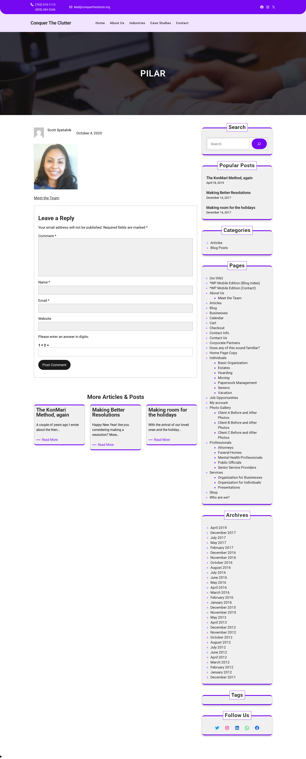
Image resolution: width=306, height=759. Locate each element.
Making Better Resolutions (228, 192)
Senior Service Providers (237, 467)
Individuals (218, 358)
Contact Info (219, 333)
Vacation (225, 393)
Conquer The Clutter (51, 23)
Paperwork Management (237, 383)
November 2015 (223, 612)
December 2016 (223, 553)
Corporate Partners (225, 343)
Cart (213, 323)
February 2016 (221, 597)
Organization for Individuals (239, 482)
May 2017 (218, 543)
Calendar (217, 318)
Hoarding (225, 373)
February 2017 (221, 548)
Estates (224, 368)
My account (219, 403)
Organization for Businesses (240, 477)
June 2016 (218, 577)
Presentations (229, 487)
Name (44, 282)
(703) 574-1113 (45, 4)
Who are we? (220, 497)
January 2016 (221, 602)
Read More (50, 440)
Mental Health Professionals (240, 457)
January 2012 (221, 672)
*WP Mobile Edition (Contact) (233, 288)
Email (43, 300)
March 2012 (220, 662)
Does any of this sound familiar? (235, 348)
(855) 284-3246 (45, 9)
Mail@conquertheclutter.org (92, 7)
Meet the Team (46, 198)
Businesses (219, 313)
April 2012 (218, 657)
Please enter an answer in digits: (63, 337)
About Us (217, 293)
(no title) (216, 278)
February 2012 (221, 667)
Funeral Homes (230, 452)
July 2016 (218, 572)
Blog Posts (219, 248)
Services (216, 472)
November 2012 (223, 632)
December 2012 (223, 627)
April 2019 (218, 528)
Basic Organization (233, 363)
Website (44, 318)
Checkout (217, 328)
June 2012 (218, 652)
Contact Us (218, 338)
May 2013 (218, 617)
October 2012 (221, 637)
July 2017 (218, 538)
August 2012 (220, 642)
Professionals (220, 442)
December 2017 (223, 533)
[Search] (259, 144)
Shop (214, 492)
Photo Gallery (220, 408)
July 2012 (218, 647)
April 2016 (218, 587)
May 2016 (218, 582)
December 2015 (223, 607)
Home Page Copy (223, 353)
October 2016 (221, 562)
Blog (213, 308)
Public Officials (229, 462)
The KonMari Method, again (229, 178)
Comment (47, 236)
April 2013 (218, 622)
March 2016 (220, 592)
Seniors (224, 388)
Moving (224, 378)
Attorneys (225, 447)
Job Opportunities (224, 398)
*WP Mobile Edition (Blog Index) (235, 283)
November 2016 (223, 557)
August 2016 (220, 567)
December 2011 (223, 677)
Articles (216, 243)
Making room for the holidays (230, 207)
